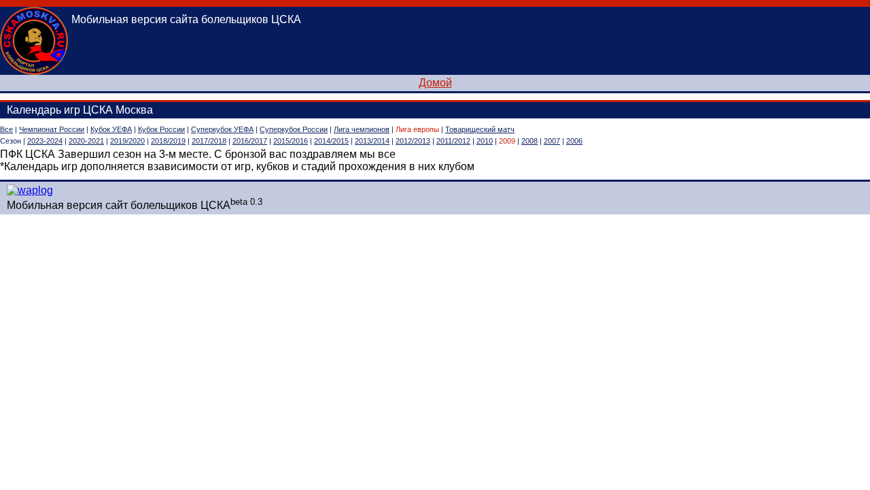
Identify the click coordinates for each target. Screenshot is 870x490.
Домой (435, 82)
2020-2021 (86, 141)
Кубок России (161, 129)
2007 (552, 141)
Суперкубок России (294, 129)
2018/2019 (168, 141)
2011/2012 (453, 141)
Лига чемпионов (361, 129)
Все (6, 129)
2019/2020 (127, 141)
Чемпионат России (51, 129)
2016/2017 (249, 141)
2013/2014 (372, 141)
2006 (574, 141)
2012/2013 (413, 141)
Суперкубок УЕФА (222, 129)
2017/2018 (209, 141)
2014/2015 (331, 141)
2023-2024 (45, 141)
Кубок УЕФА (111, 129)
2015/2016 (290, 141)
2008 (529, 141)
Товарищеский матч (480, 129)
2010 (484, 141)
